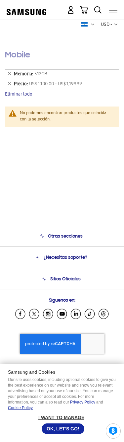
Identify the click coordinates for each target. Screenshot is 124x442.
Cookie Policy (20, 407)
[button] (92, 24)
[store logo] (26, 7)
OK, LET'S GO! (63, 428)
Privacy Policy (82, 402)
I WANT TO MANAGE (61, 417)
